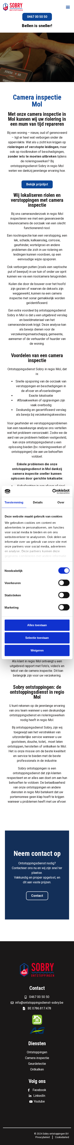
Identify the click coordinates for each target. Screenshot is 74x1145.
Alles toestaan (37, 625)
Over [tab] (60, 502)
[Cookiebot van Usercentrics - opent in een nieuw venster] (52, 491)
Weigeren (37, 650)
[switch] (63, 583)
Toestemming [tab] (14, 502)
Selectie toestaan (37, 637)
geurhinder (21, 423)
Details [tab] (38, 502)
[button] (68, 7)
